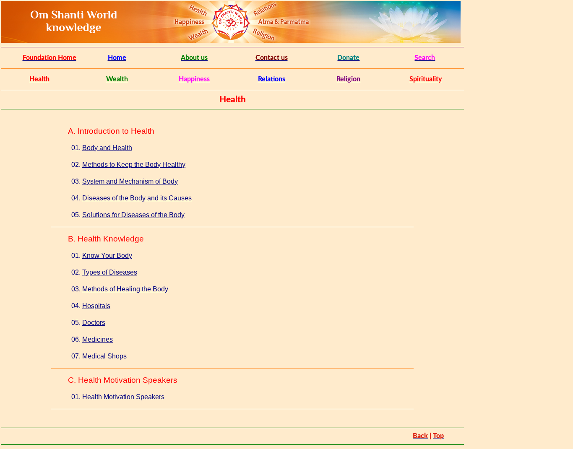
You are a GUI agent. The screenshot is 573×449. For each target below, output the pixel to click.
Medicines (97, 339)
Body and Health (107, 147)
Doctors (93, 322)
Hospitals (96, 305)
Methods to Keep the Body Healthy (133, 164)
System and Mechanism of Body (130, 181)
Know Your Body (107, 255)
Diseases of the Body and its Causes (137, 198)
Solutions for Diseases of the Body (133, 214)
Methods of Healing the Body (125, 289)
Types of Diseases (109, 272)
